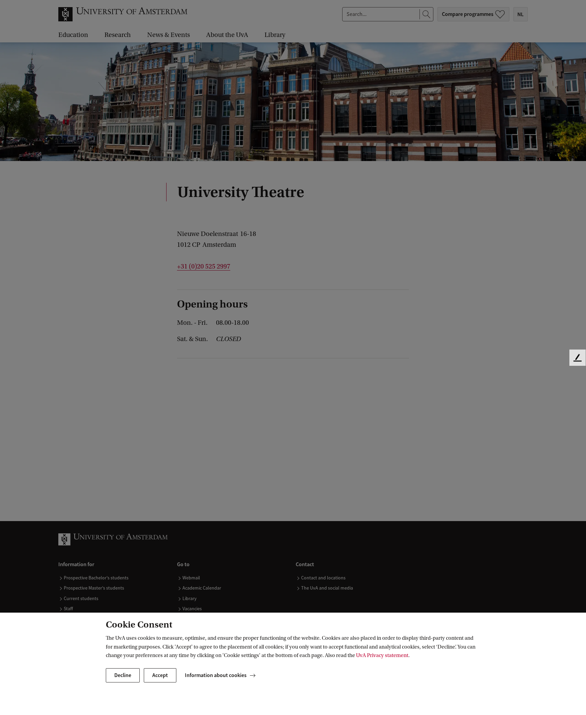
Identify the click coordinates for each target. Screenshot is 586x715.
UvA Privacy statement (382, 655)
